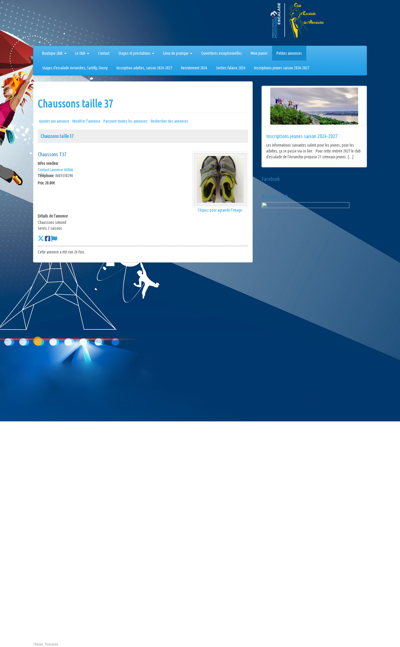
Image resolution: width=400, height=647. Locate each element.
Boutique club (53, 53)
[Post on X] (41, 238)
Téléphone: (46, 175)
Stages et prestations (134, 53)
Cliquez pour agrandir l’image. (220, 210)
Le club (80, 53)
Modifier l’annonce (86, 121)
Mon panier (259, 53)
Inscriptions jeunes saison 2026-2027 (281, 68)
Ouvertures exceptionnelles (221, 53)
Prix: (41, 183)
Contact (104, 53)
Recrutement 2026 (194, 68)
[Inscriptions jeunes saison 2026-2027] (314, 106)
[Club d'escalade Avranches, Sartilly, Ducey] (55, 24)
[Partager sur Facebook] (47, 238)
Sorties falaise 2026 (230, 68)
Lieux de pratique (176, 53)
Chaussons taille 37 (75, 103)
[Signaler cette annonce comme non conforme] (54, 238)
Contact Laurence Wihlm (55, 169)
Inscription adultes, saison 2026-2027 (144, 68)
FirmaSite (51, 644)
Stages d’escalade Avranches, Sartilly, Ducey (75, 68)
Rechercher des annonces (169, 121)
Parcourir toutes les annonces (125, 121)
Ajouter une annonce (54, 121)
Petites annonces (289, 53)
